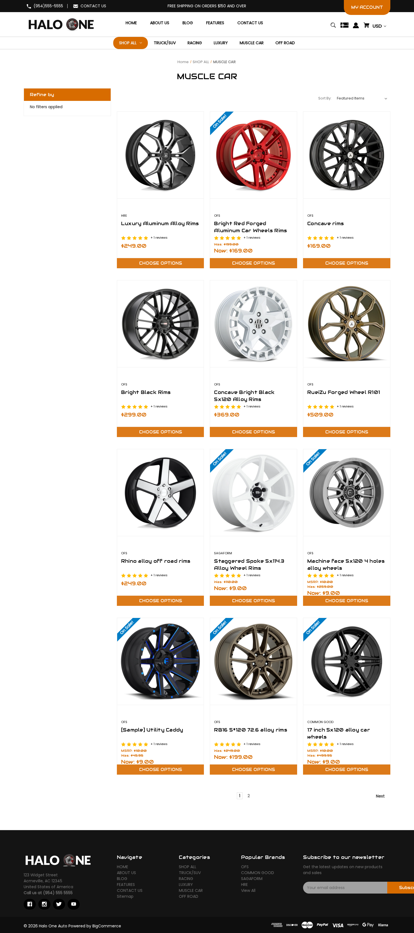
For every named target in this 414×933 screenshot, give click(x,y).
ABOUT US (126, 873)
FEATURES (126, 884)
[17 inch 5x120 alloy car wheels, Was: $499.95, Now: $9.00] (346, 661)
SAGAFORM (251, 878)
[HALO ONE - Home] (58, 860)
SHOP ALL (187, 867)
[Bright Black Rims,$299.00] (160, 323)
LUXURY (186, 884)
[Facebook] (30, 904)
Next (381, 796)
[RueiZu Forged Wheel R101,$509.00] (346, 323)
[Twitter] (59, 904)
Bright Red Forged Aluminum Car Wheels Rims (250, 227)
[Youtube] (74, 904)
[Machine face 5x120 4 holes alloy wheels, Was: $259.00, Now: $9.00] (346, 492)
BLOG (122, 878)
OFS (245, 867)
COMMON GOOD (257, 873)
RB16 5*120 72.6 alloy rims (250, 730)
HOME (122, 867)
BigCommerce (106, 926)
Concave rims (325, 223)
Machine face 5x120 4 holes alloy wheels (346, 564)
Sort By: (324, 98)
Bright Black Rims (146, 392)
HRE (244, 884)
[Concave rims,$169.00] (346, 155)
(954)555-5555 (48, 6)
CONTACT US (93, 6)
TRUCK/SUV (190, 873)
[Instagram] (44, 904)
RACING (186, 878)
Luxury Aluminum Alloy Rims (160, 223)
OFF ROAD (188, 896)
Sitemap (125, 896)
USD (378, 26)
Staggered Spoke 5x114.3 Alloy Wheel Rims (249, 564)
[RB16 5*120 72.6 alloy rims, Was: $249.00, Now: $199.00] (253, 661)
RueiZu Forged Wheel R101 (343, 392)
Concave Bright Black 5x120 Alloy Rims (244, 395)
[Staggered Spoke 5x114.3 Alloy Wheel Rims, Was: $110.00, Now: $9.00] (253, 492)
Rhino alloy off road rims (155, 561)
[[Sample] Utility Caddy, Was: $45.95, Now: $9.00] (160, 661)
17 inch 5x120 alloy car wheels (338, 733)
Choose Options (160, 263)
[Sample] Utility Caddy (152, 730)
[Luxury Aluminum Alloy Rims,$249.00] (160, 155)
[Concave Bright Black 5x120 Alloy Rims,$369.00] (253, 323)
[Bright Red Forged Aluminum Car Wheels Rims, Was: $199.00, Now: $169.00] (253, 155)
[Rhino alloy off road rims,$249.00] (160, 492)
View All (248, 890)
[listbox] (362, 98)
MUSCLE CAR (191, 890)
